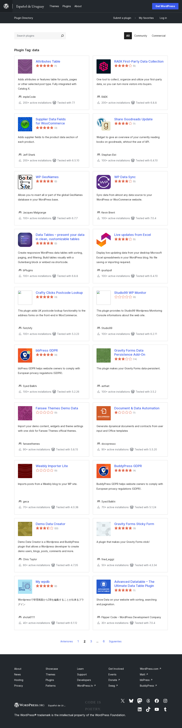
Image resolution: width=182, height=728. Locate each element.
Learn (80, 668)
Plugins (50, 679)
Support (82, 674)
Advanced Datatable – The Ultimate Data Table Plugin (134, 584)
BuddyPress (148, 685)
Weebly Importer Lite (52, 466)
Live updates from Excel (132, 235)
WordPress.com (150, 668)
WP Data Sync (125, 177)
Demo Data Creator (50, 524)
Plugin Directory (23, 17)
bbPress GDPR (47, 350)
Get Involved (116, 668)
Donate (114, 679)
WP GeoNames (47, 177)
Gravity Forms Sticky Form (134, 524)
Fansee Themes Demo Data (57, 408)
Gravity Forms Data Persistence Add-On (129, 352)
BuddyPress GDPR (128, 466)
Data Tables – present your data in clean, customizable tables (60, 237)
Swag (113, 685)
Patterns (51, 685)
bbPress (146, 679)
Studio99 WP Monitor (130, 293)
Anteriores (66, 641)
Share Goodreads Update (133, 119)
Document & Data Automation (136, 408)
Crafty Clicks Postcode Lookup (59, 293)
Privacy (18, 685)
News (17, 674)
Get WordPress (165, 6)
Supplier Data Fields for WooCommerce (51, 121)
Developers (84, 679)
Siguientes (115, 641)
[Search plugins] (62, 35)
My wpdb (43, 582)
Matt (144, 674)
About (17, 668)
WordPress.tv (86, 685)
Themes (50, 674)
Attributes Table (48, 61)
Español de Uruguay (59, 705)
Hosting (18, 679)
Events (112, 674)
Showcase (52, 668)
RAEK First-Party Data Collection (139, 61)
